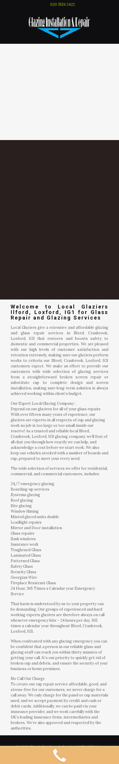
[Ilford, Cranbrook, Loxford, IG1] (59, 26)
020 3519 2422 (62, 4)
